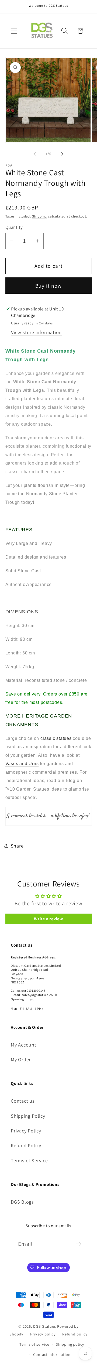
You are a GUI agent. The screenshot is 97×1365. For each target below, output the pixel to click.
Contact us (23, 1101)
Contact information (51, 1354)
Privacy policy (43, 1334)
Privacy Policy (26, 1130)
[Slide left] (35, 154)
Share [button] (17, 845)
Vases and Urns (22, 763)
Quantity (14, 227)
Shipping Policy (28, 1116)
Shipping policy (70, 1344)
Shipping (39, 216)
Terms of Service (29, 1160)
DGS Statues (44, 1326)
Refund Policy (26, 1145)
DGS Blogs (22, 1202)
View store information (36, 332)
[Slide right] (62, 154)
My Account (23, 1044)
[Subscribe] (78, 1244)
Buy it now (48, 285)
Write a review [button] (48, 919)
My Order (21, 1059)
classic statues (56, 738)
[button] (14, 31)
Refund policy (75, 1334)
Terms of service (34, 1344)
